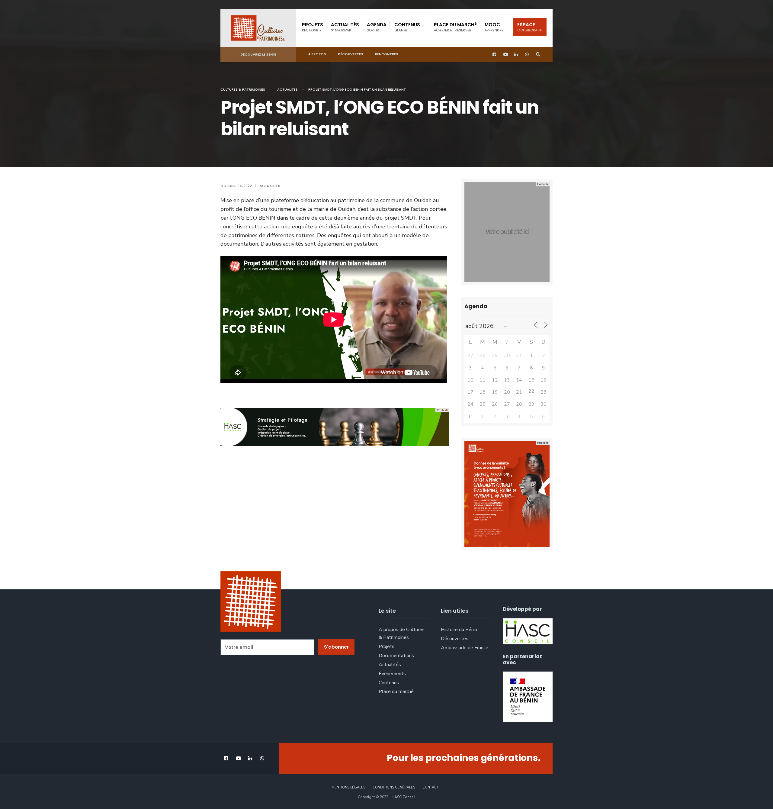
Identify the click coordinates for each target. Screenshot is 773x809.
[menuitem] (409, 26)
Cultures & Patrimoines (242, 89)
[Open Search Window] (538, 54)
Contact (430, 787)
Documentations (396, 655)
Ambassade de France (464, 647)
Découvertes (350, 54)
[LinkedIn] (516, 54)
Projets (312, 27)
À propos (317, 54)
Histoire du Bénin (459, 629)
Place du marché (455, 27)
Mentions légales (348, 787)
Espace (529, 27)
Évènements (392, 673)
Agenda (376, 27)
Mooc (494, 27)
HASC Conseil (403, 796)
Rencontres (386, 54)
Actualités (345, 27)
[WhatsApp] (527, 54)
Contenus (407, 27)
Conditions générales (394, 787)
